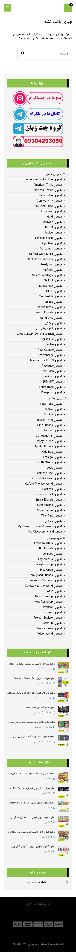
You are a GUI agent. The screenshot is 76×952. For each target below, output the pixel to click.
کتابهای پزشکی (53, 323)
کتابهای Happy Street (49, 441)
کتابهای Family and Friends (45, 575)
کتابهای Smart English (49, 500)
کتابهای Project (53, 612)
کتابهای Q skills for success (45, 259)
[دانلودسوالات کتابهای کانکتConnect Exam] (63, 682)
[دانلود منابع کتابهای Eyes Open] (63, 711)
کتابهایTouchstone (50, 387)
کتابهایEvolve (53, 344)
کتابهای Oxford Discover (47, 478)
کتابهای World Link (51, 318)
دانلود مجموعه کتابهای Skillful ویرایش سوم (34, 737)
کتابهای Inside (53, 233)
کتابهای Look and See (49, 473)
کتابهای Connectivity (49, 201)
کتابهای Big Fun (52, 415)
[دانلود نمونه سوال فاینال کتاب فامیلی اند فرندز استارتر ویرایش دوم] (63, 821)
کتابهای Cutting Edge (49, 206)
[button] (68, 8)
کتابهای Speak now (50, 286)
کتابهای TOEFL (53, 291)
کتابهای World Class (50, 307)
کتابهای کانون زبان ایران (48, 329)
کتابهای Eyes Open (50, 570)
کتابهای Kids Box (52, 452)
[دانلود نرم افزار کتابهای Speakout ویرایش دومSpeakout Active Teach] (63, 697)
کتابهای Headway (51, 222)
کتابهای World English (49, 313)
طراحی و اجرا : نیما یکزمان (38, 904)
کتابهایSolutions (52, 371)
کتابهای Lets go (52, 457)
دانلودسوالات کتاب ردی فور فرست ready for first (30, 788)
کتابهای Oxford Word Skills (45, 254)
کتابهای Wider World (49, 634)
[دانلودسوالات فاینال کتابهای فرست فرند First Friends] (63, 806)
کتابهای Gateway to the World (43, 586)
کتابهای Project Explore (47, 618)
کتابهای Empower (51, 211)
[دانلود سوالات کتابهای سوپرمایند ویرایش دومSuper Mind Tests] (63, 667)
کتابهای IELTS (53, 227)
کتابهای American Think (48, 185)
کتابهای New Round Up (48, 602)
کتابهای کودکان (57, 399)
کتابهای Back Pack (51, 404)
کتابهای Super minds (49, 505)
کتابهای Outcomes (51, 249)
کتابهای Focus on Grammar (46, 580)
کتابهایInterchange (50, 355)
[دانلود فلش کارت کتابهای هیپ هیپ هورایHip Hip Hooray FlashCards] (63, 835)
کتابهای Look (54, 468)
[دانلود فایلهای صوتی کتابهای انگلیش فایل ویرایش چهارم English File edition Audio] (63, 850)
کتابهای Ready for (51, 265)
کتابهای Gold (54, 217)
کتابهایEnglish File (50, 339)
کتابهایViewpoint (51, 392)
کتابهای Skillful (53, 281)
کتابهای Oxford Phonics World (43, 484)
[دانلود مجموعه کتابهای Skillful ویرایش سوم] (63, 740)
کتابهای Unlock (53, 302)
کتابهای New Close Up (48, 596)
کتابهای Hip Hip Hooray (48, 447)
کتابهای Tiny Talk (51, 516)
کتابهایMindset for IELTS (46, 360)
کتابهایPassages (52, 366)
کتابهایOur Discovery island (45, 532)
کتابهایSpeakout (52, 376)
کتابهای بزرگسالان (56, 174)
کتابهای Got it (53, 591)
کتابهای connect (52, 554)
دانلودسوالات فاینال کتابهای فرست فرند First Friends (29, 803)
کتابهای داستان (53, 521)
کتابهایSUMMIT (52, 382)
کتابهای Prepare (52, 607)
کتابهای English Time (49, 420)
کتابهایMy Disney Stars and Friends (39, 526)
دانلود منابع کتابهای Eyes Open (40, 707)
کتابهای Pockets (52, 489)
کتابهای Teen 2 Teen (49, 628)
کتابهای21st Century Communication (39, 334)
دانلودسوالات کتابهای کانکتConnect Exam (34, 678)
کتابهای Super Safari (49, 510)
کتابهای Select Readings (47, 275)
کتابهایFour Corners (50, 350)
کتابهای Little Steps (49, 462)
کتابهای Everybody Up (49, 565)
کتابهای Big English (50, 549)
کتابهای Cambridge (50, 195)
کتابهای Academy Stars (48, 543)
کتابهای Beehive (52, 409)
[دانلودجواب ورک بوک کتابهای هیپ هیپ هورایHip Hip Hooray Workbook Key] (63, 777)
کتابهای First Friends (49, 425)
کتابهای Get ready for (49, 436)
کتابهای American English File (44, 179)
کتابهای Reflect (52, 270)
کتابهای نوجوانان (56, 538)
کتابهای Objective (51, 243)
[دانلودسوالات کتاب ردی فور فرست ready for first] (63, 792)
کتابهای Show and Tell (48, 494)
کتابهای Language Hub (48, 238)
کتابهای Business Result (47, 190)
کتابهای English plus (50, 559)
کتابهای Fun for (53, 431)
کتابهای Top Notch (50, 297)
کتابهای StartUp (52, 623)
